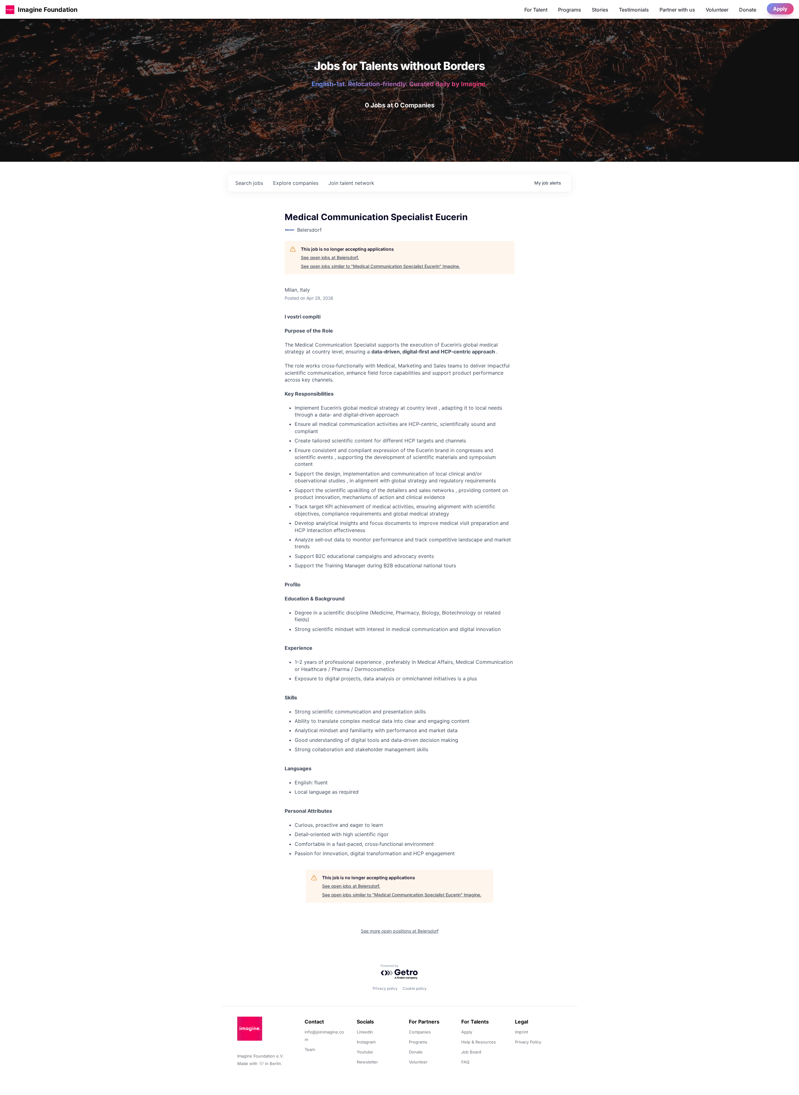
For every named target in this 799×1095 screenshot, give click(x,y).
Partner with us (677, 10)
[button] (10, 9)
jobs (249, 183)
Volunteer (717, 10)
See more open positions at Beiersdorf (400, 931)
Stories (600, 10)
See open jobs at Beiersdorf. (330, 257)
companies (295, 183)
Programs (569, 10)
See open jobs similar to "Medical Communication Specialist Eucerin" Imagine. (380, 266)
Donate (747, 10)
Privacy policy (385, 988)
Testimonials (634, 10)
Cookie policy (415, 988)
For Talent (535, 10)
